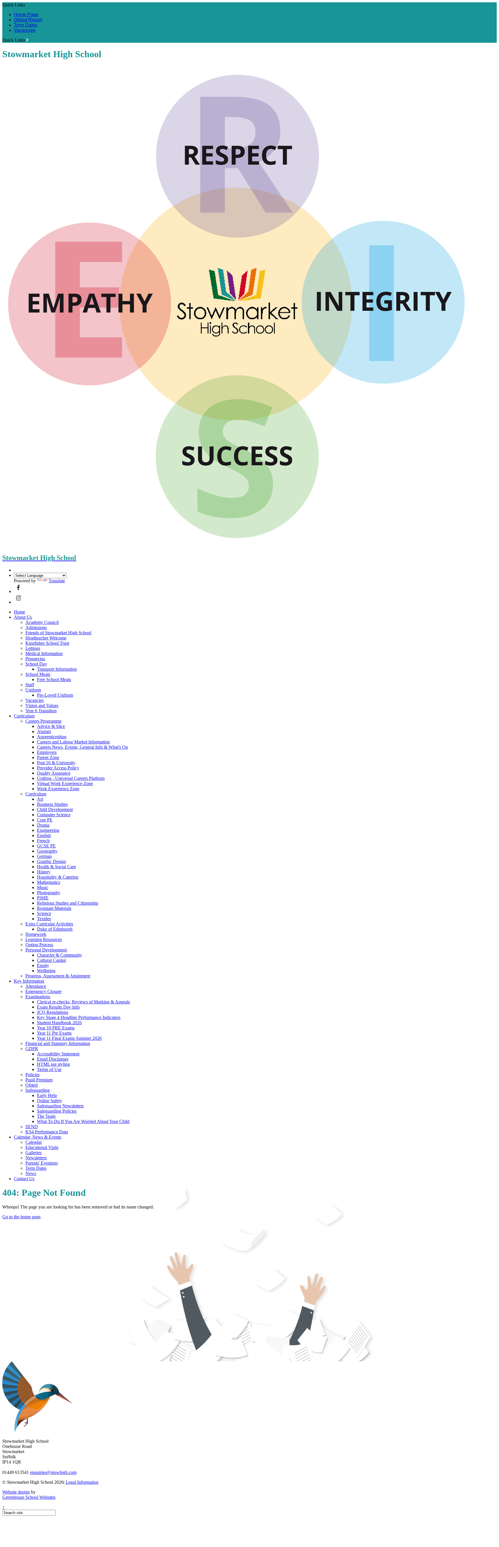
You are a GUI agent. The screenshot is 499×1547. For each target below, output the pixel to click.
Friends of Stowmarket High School (58, 632)
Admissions (36, 627)
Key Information (29, 981)
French (43, 840)
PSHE (43, 897)
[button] (27, 40)
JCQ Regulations (52, 1012)
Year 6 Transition (41, 710)
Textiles (44, 918)
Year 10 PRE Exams (56, 1027)
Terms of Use (49, 1069)
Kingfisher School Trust (47, 643)
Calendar (33, 1142)
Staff (29, 684)
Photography (48, 892)
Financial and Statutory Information (57, 1043)
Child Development (55, 809)
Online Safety (49, 1100)
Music (42, 887)
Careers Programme (43, 721)
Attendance (35, 986)
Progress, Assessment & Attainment (57, 975)
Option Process (39, 944)
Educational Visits (41, 1147)
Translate (57, 580)
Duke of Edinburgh (54, 929)
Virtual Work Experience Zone (65, 783)
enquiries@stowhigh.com (53, 1472)
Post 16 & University (56, 762)
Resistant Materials (54, 908)
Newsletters (36, 1157)
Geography (47, 851)
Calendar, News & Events (37, 1137)
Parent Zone (48, 757)
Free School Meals (54, 679)
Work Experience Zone (58, 788)
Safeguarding (37, 1090)
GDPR (31, 1048)
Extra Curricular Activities (49, 923)
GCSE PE (46, 845)
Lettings (32, 648)
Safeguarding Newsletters (60, 1105)
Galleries (33, 1152)
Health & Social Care (56, 866)
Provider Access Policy (58, 767)
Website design (16, 1492)
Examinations (37, 996)
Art (40, 799)
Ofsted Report (28, 19)
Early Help (47, 1095)
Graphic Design (51, 861)
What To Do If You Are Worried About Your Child (83, 1121)
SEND (31, 1126)
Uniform (33, 689)
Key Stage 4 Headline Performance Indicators (78, 1017)
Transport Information (57, 669)
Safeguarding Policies (57, 1111)
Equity (43, 965)
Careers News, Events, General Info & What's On (82, 747)
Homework (35, 934)
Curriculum (24, 715)
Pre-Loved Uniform (55, 695)
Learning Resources (43, 939)
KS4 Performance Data (46, 1131)
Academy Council (42, 622)
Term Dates (25, 25)
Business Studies (52, 804)
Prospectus (35, 658)
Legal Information (82, 1482)
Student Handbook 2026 (59, 1022)
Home (19, 611)
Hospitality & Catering (57, 877)
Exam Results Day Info (58, 1007)
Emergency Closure (43, 991)
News (30, 1173)
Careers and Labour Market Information (73, 741)
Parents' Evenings (41, 1163)
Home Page (26, 14)
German (44, 856)
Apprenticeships (51, 736)
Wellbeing (46, 970)
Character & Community (59, 955)
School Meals (37, 674)
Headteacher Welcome (45, 637)
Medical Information (44, 653)
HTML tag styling (53, 1064)
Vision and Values (41, 705)
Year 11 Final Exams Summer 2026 (69, 1038)
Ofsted (31, 1085)
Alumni (44, 731)
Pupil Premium (39, 1079)
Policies (32, 1074)
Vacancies (24, 30)
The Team (46, 1116)
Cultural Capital (51, 960)
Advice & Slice (51, 726)
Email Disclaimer (52, 1059)
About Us (23, 617)
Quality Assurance (53, 773)
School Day (36, 663)
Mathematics (48, 882)
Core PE (45, 819)
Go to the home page (21, 1216)
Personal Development (46, 949)
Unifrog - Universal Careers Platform (71, 778)
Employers (47, 752)
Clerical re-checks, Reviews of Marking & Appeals (83, 1001)
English (44, 835)
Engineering (48, 830)
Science (44, 913)
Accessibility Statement (58, 1053)
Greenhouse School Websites (28, 1497)
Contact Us (24, 1178)
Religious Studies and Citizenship (67, 903)
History (44, 871)
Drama (43, 825)
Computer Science (53, 814)
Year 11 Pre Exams (54, 1033)
